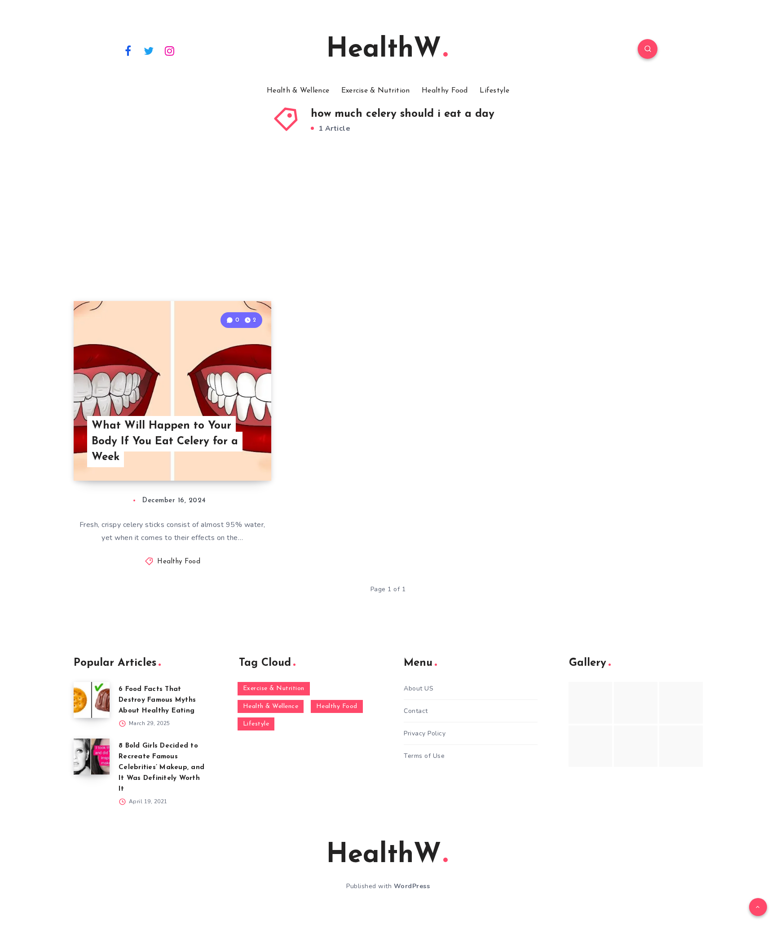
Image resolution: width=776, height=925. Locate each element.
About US (418, 688)
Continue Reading (229, 454)
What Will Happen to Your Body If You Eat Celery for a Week (165, 441)
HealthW (383, 49)
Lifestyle (494, 90)
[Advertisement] (388, 229)
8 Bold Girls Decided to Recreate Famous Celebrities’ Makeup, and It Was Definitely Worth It (161, 767)
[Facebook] (128, 50)
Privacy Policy (424, 733)
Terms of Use (424, 756)
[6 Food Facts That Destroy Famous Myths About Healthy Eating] (92, 700)
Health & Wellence (298, 90)
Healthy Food (445, 90)
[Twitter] (149, 50)
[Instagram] (169, 50)
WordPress (412, 886)
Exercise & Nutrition (375, 90)
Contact (416, 711)
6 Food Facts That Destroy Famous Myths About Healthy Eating (157, 700)
